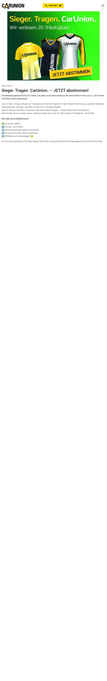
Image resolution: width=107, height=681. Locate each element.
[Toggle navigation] (103, 6)
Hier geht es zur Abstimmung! (15, 118)
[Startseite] (13, 6)
